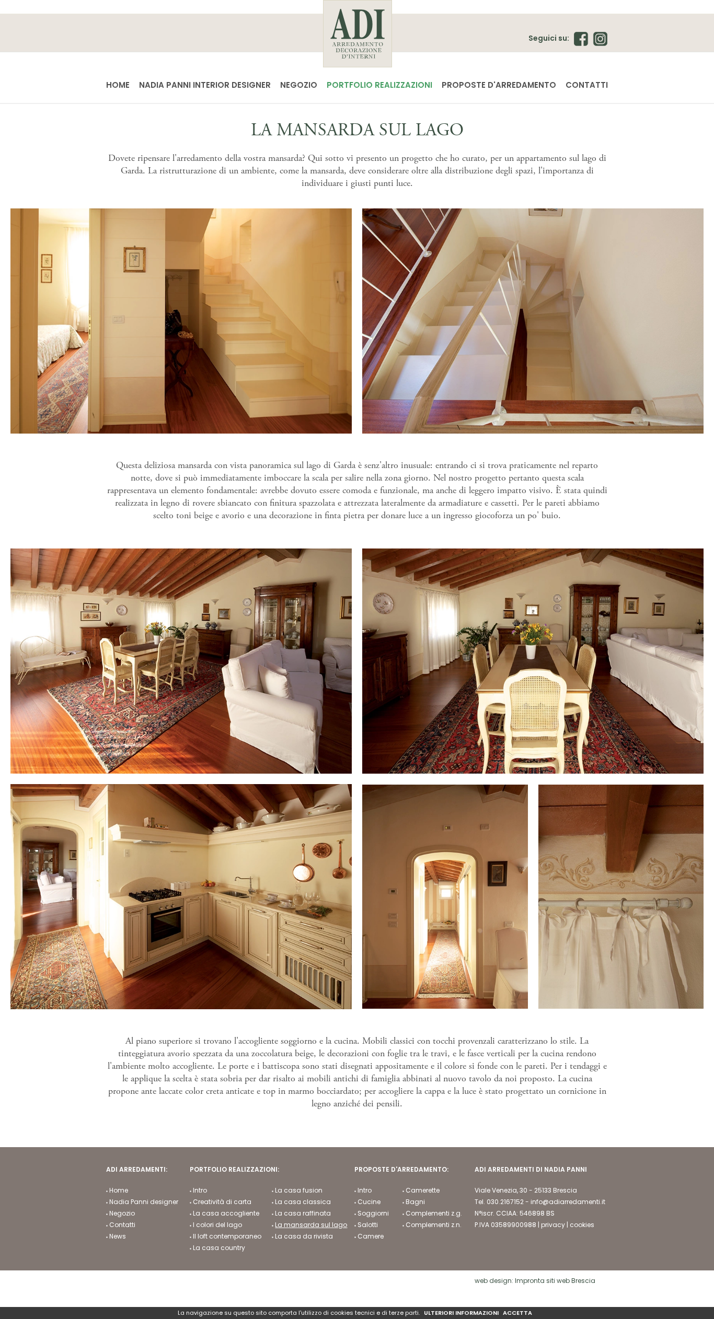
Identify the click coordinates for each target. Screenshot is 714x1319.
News (117, 1236)
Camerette (423, 1190)
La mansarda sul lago (311, 1225)
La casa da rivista (304, 1236)
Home (118, 84)
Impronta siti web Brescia (555, 1280)
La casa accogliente (226, 1213)
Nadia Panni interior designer (205, 84)
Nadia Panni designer (143, 1202)
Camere (371, 1236)
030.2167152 (505, 1201)
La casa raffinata (303, 1213)
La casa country (219, 1248)
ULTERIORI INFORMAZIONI (461, 1313)
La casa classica (303, 1202)
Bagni (415, 1202)
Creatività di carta (222, 1202)
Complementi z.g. (434, 1213)
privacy (553, 1224)
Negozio (298, 84)
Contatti (587, 84)
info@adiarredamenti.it (568, 1201)
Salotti (368, 1225)
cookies (582, 1224)
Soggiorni (373, 1213)
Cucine (369, 1202)
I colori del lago (217, 1225)
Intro (200, 1190)
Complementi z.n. (434, 1225)
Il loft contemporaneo (227, 1236)
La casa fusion (299, 1190)
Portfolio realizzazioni (379, 84)
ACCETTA (517, 1313)
